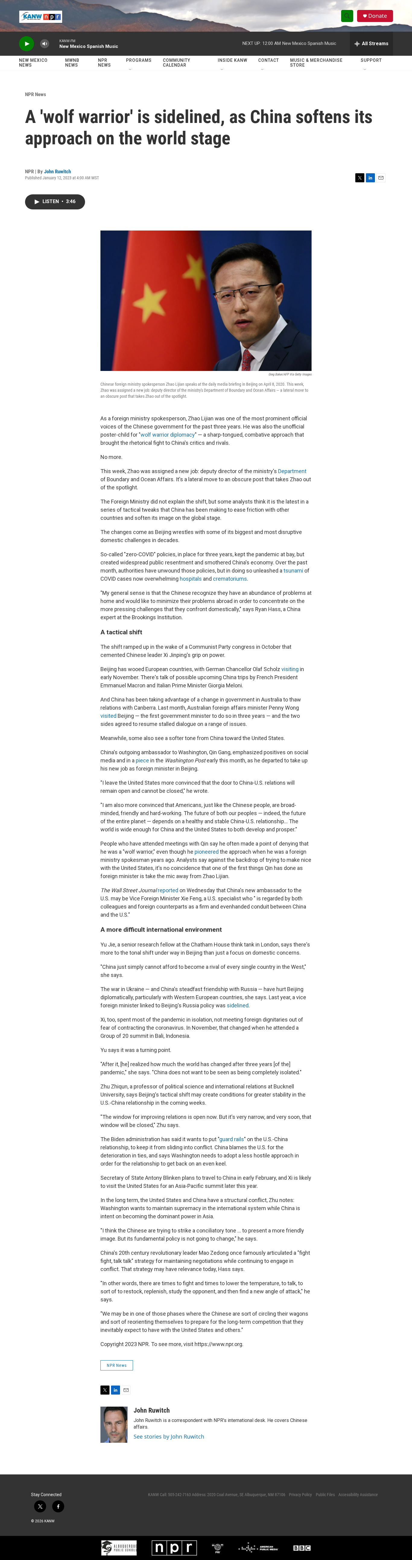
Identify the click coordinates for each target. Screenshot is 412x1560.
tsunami (293, 570)
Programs (139, 60)
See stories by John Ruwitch (169, 1436)
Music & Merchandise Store (316, 62)
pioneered (207, 852)
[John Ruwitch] (114, 1425)
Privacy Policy (300, 1494)
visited (109, 716)
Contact (268, 60)
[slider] (54, 43)
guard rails (231, 1139)
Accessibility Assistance (358, 1494)
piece (143, 760)
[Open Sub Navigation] (130, 69)
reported (168, 890)
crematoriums (230, 579)
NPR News (104, 62)
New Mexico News (33, 62)
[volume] (45, 44)
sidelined (238, 1005)
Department (292, 471)
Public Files (325, 1494)
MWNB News (72, 62)
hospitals (191, 579)
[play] (26, 43)
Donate (377, 16)
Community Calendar (176, 62)
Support (371, 60)
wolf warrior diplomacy (168, 435)
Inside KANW (232, 60)
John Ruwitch (57, 171)
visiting (290, 669)
